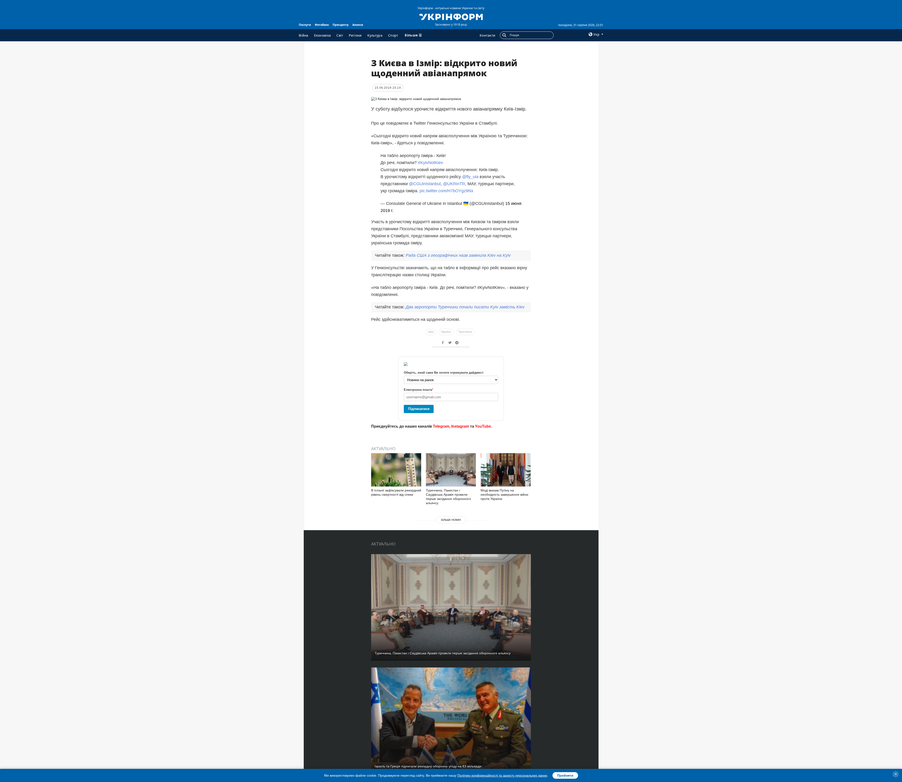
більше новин (451, 519)
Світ (339, 35)
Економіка (322, 35)
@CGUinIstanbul (425, 183)
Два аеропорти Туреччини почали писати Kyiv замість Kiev (465, 307)
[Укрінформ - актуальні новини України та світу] (450, 16)
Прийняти (565, 775)
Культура (374, 35)
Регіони (355, 35)
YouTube (483, 426)
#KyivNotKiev (430, 162)
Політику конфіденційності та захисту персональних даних (502, 775)
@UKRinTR (454, 183)
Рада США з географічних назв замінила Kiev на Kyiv (458, 255)
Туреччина (465, 332)
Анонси (357, 25)
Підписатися (419, 409)
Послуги (305, 25)
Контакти (487, 35)
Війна (303, 35)
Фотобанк (322, 25)
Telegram (441, 426)
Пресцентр (341, 25)
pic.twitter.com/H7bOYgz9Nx (446, 190)
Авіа (431, 332)
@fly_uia (470, 176)
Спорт (393, 35)
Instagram (460, 426)
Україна (446, 332)
